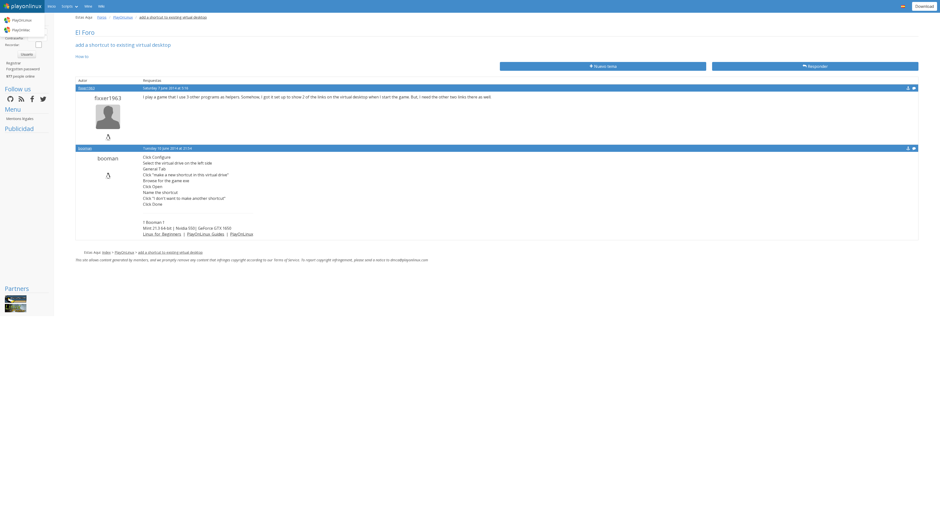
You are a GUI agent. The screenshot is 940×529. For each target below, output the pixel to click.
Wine (88, 6)
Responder (818, 66)
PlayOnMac (21, 30)
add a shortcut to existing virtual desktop (170, 252)
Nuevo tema (605, 66)
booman (85, 148)
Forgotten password (23, 69)
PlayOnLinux (22, 20)
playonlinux (26, 6)
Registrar (13, 63)
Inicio (51, 6)
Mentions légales (20, 118)
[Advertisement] (27, 208)
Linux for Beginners (162, 234)
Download (924, 6)
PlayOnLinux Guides (205, 234)
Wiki (101, 6)
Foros (101, 17)
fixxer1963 (86, 88)
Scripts (67, 6)
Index (106, 252)
